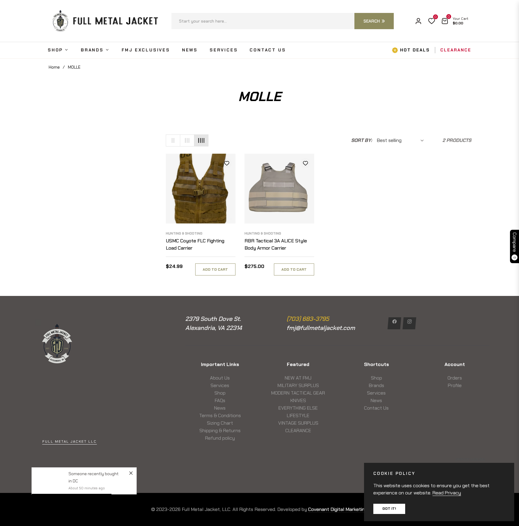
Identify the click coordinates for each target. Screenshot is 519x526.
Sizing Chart (220, 423)
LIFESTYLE (298, 415)
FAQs (220, 400)
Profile (455, 385)
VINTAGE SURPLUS (298, 423)
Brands (376, 385)
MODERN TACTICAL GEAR (298, 393)
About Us (220, 378)
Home (54, 67)
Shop (220, 393)
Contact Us (376, 408)
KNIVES (298, 400)
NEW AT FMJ (298, 378)
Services (220, 385)
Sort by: (361, 140)
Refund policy (220, 438)
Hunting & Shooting (184, 233)
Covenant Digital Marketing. (338, 509)
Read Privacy (446, 493)
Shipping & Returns (220, 430)
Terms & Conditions (220, 415)
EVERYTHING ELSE (298, 408)
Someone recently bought (93, 473)
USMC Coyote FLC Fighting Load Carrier (195, 244)
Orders (455, 378)
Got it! (389, 508)
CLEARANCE (298, 430)
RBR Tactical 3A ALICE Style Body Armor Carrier (275, 244)
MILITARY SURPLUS (298, 385)
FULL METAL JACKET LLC (69, 441)
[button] (282, 21)
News (220, 408)
